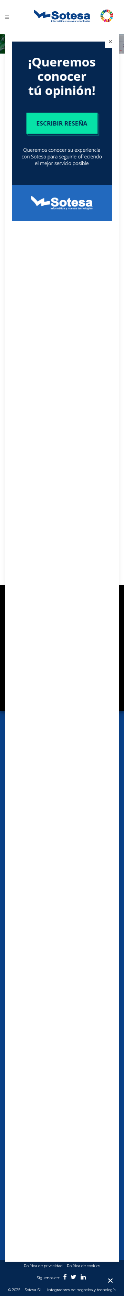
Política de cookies (83, 1265)
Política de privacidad (43, 1265)
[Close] (110, 42)
